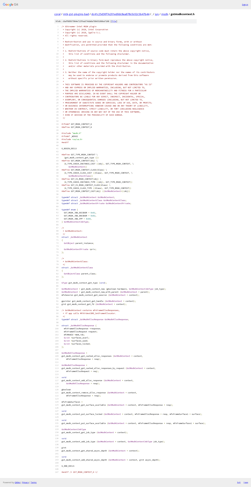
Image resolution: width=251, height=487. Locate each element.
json (245, 482)
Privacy (25, 482)
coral (57, 14)
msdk (164, 14)
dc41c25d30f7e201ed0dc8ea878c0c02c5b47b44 (120, 14)
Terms (34, 482)
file (114, 21)
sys (157, 14)
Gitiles (17, 482)
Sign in (245, 4)
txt (239, 482)
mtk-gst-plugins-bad (76, 14)
